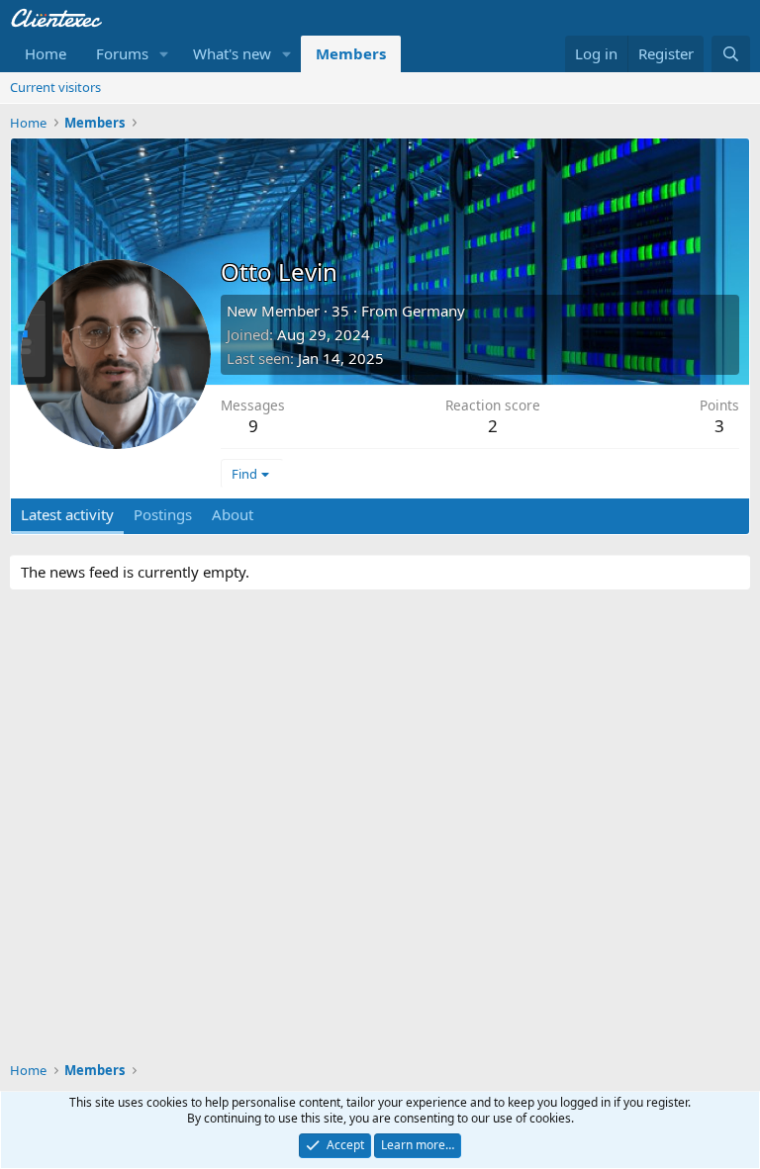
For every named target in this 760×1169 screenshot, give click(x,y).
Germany (433, 310)
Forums (122, 53)
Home (45, 53)
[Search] (731, 54)
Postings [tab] (163, 514)
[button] (164, 54)
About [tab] (232, 514)
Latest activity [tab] (67, 514)
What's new (232, 53)
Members (351, 53)
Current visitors (55, 87)
